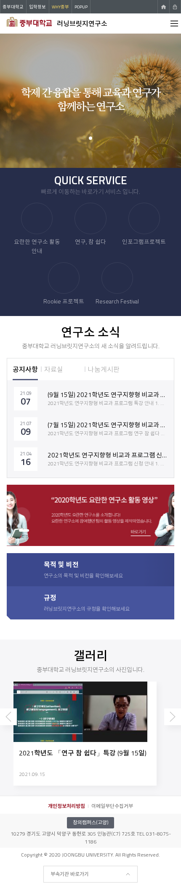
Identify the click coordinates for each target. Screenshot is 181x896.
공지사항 (25, 369)
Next (172, 724)
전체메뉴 (174, 23)
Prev (8, 724)
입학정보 (37, 6)
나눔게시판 (104, 369)
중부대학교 (13, 6)
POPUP (81, 6)
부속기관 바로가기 (70, 874)
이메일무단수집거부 (112, 806)
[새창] (91, 515)
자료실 (53, 369)
